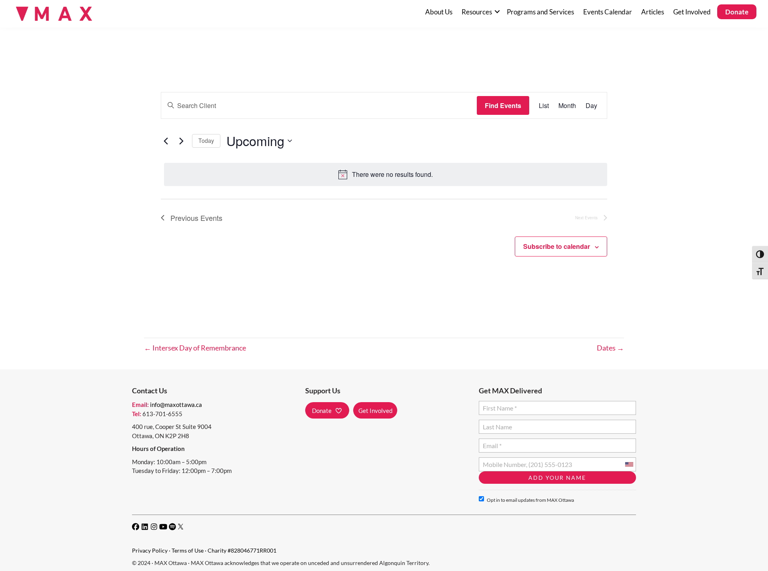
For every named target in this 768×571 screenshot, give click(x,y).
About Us (438, 12)
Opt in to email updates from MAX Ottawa (530, 500)
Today (206, 140)
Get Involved (692, 12)
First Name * (498, 404)
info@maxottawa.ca (176, 404)
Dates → (610, 347)
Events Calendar (607, 12)
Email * (492, 442)
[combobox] (629, 464)
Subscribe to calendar (556, 246)
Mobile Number (503, 461)
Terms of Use (188, 550)
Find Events (503, 105)
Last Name (496, 423)
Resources (477, 12)
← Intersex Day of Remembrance (195, 347)
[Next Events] (181, 141)
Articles (652, 12)
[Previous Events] (165, 141)
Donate (736, 12)
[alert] (385, 174)
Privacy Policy (150, 550)
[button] (497, 12)
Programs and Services (540, 12)
